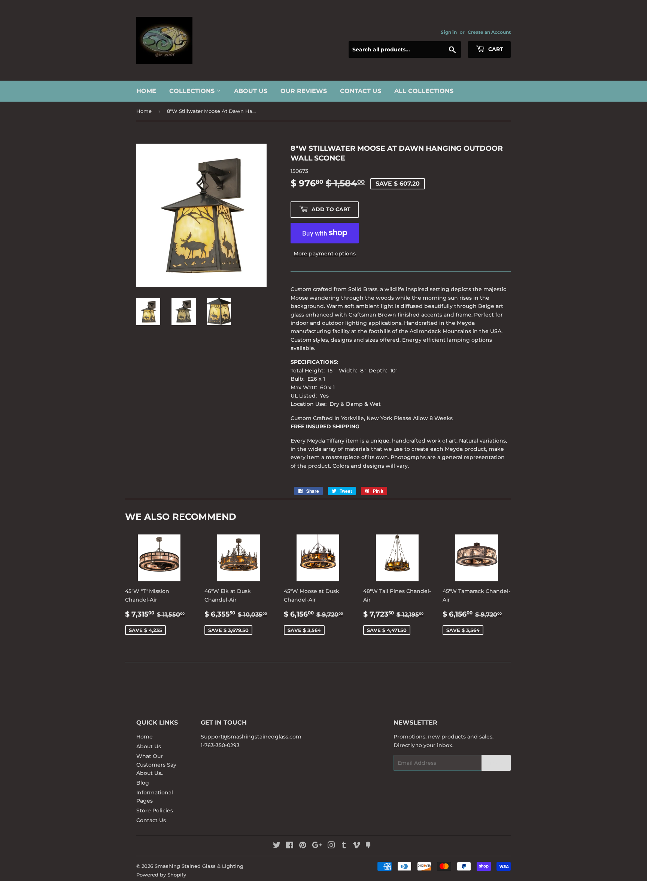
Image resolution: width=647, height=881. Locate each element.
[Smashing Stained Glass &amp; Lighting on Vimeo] (356, 846)
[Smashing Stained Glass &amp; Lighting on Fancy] (368, 846)
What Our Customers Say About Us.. (156, 764)
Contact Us (360, 91)
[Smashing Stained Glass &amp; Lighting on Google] (317, 846)
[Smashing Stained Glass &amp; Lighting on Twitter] (276, 846)
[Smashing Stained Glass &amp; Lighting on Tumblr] (343, 846)
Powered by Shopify (161, 875)
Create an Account (489, 32)
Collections (192, 91)
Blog (142, 782)
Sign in (449, 32)
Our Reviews (303, 91)
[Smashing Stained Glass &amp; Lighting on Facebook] (290, 846)
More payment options (325, 253)
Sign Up (496, 763)
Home (146, 91)
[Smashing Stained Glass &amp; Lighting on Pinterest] (303, 846)
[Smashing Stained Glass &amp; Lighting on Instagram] (331, 846)
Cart (495, 49)
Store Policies (154, 810)
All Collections (423, 91)
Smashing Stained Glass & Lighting (199, 866)
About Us (250, 91)
